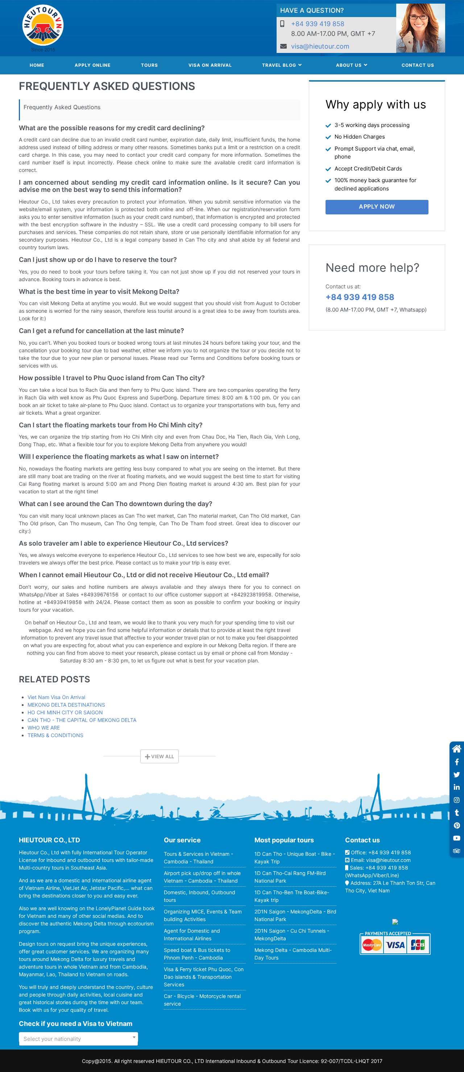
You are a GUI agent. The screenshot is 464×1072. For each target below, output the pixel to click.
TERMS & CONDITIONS (55, 735)
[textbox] (78, 1039)
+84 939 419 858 (317, 24)
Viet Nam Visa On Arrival (56, 697)
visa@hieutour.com (320, 46)
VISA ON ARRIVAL (210, 65)
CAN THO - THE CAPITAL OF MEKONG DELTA (82, 720)
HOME (37, 65)
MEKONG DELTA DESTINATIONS (66, 705)
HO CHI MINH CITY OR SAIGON (65, 712)
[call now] (457, 762)
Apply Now (377, 206)
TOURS (149, 65)
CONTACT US (418, 65)
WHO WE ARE (44, 727)
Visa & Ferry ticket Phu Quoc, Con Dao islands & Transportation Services (204, 976)
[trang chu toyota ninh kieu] (457, 749)
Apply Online (93, 65)
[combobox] (78, 1037)
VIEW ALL (162, 756)
